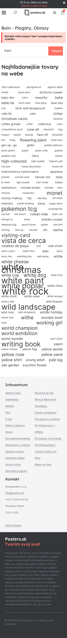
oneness (7, 203)
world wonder (12, 339)
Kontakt (9, 405)
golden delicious (53, 145)
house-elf (57, 166)
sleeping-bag (8, 224)
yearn (58, 344)
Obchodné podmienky (17, 438)
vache (58, 230)
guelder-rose (8, 155)
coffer (29, 124)
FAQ (7, 412)
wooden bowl (52, 317)
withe (27, 317)
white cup (10, 275)
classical (58, 118)
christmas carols (14, 119)
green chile (41, 150)
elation (17, 134)
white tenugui (55, 296)
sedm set (57, 214)
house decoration (31, 166)
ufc (45, 230)
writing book (21, 344)
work (4, 322)
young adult (35, 360)
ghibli (30, 145)
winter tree (7, 317)
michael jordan (30, 187)
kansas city (42, 177)
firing (12, 139)
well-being (43, 256)
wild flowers (54, 301)
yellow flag (29, 349)
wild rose (7, 312)
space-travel (28, 224)
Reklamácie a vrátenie (17, 444)
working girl (49, 322)
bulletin (58, 108)
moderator (28, 192)
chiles (58, 114)
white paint (22, 280)
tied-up (19, 229)
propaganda (56, 208)
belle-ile (7, 103)
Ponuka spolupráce (46, 412)
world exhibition (19, 333)
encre (29, 134)
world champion (19, 328)
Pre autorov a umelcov (47, 419)
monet (55, 193)
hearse (59, 155)
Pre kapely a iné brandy (48, 438)
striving (5, 229)
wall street (55, 246)
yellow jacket (52, 349)
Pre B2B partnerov (45, 444)
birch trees (25, 102)
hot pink (5, 166)
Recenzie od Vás (44, 392)
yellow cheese (9, 349)
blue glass (41, 102)
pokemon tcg (19, 209)
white (58, 256)
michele (48, 187)
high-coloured (14, 161)
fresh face (57, 139)
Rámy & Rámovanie (45, 399)
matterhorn (8, 187)
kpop (59, 177)
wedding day (24, 256)
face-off (42, 134)
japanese (56, 171)
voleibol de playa (15, 246)
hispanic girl (56, 161)
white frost (57, 275)
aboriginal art (33, 87)
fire (3, 139)
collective (44, 124)
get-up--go (9, 145)
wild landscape (28, 307)
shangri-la (7, 219)
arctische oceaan (51, 92)
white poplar (22, 286)
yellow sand (52, 354)
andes (4, 92)
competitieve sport (12, 129)
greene (59, 150)
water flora (29, 250)
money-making (11, 198)
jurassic (5, 176)
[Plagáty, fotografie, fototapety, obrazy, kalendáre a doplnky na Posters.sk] (34, 12)
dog (60, 129)
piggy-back (56, 203)
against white (55, 87)
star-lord (58, 224)
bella (59, 98)
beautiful (41, 97)
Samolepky (41, 405)
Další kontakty (13, 525)
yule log (56, 359)
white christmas (21, 268)
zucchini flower (35, 365)
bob (3, 108)
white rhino (55, 285)
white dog (35, 275)
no (29, 198)
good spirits (8, 150)
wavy (60, 250)
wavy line (6, 256)
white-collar (7, 301)
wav (45, 251)
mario (59, 182)
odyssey (42, 198)
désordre (48, 129)
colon (60, 124)
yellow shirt (11, 359)
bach (25, 97)
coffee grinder (11, 124)
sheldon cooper (52, 219)
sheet (27, 219)
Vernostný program (16, 470)
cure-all (33, 129)
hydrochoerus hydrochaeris (19, 171)
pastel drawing (25, 203)
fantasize (57, 134)
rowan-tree (39, 214)
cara (32, 113)
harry (35, 156)
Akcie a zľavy (13, 464)
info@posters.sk (14, 492)
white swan (32, 296)
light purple (23, 182)
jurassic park (22, 176)
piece (41, 203)
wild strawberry (27, 312)
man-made (42, 182)
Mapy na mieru (43, 464)
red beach (20, 214)
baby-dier (7, 97)
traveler (33, 229)
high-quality (38, 161)
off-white (57, 198)
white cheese (15, 261)
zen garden (10, 365)
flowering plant (33, 140)
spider (44, 224)
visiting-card (15, 235)
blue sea (57, 103)
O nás (8, 419)
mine (60, 187)
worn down (56, 338)
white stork (9, 296)
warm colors (8, 250)
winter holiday (51, 312)
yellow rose (12, 354)
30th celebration (10, 87)
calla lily (6, 113)
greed (25, 150)
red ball (5, 214)
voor (38, 245)
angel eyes (24, 92)
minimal (5, 192)
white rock (25, 291)
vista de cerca (23, 240)
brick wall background (30, 108)
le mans (5, 182)
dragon (5, 134)
